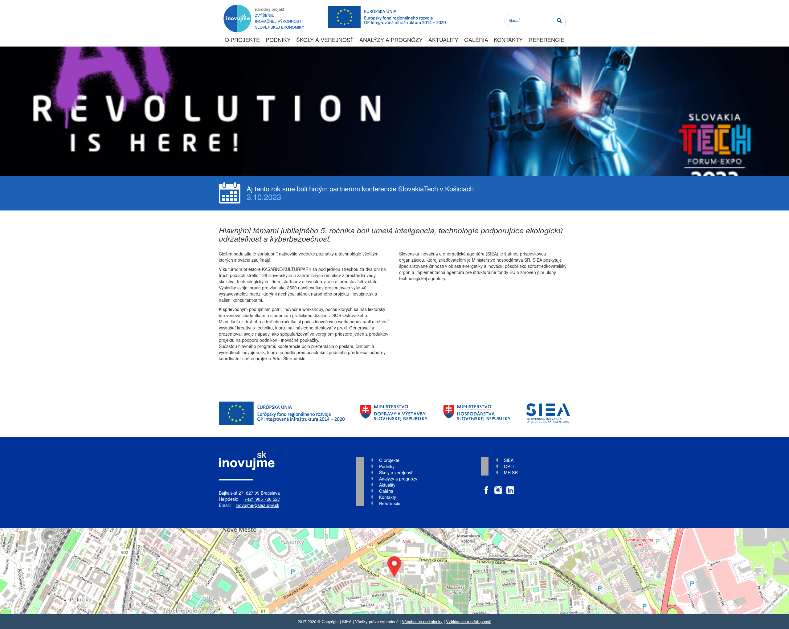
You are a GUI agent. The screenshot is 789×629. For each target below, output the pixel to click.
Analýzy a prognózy (391, 39)
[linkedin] (510, 487)
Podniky (278, 39)
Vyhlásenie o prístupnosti (468, 621)
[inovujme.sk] (262, 7)
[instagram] (498, 487)
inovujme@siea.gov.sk (257, 505)
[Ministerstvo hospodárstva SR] (477, 413)
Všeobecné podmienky (422, 621)
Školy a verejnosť (325, 39)
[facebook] (486, 487)
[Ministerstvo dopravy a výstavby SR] (393, 413)
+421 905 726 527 (262, 499)
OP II (509, 466)
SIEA (508, 460)
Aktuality (443, 39)
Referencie (546, 39)
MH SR (511, 472)
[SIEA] (548, 413)
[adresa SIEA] (394, 571)
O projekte (242, 39)
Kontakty (508, 39)
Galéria (476, 39)
